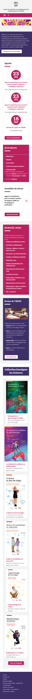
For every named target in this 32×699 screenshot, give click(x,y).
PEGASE (14, 173)
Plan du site (6, 677)
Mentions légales (7, 681)
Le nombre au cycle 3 (12, 274)
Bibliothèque (9, 156)
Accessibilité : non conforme (10, 689)
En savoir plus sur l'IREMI (11, 51)
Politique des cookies (8, 691)
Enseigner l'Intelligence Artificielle (15, 257)
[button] (9, 15)
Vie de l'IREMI (10, 163)
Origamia (14, 179)
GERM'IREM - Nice (11, 260)
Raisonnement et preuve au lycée (15, 283)
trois (13, 175)
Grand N (8, 325)
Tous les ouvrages (16, 663)
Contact (5, 675)
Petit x (8, 331)
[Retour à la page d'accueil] (16, 4)
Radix (7, 348)
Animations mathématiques (14, 245)
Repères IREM (10, 340)
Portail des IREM (10, 169)
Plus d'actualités (12, 214)
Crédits (5, 679)
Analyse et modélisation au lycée (15, 241)
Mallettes (8, 159)
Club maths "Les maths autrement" (16, 253)
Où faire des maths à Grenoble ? (15, 166)
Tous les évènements (13, 138)
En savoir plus (11, 357)
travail (24, 175)
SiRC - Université (11, 291)
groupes (17, 175)
